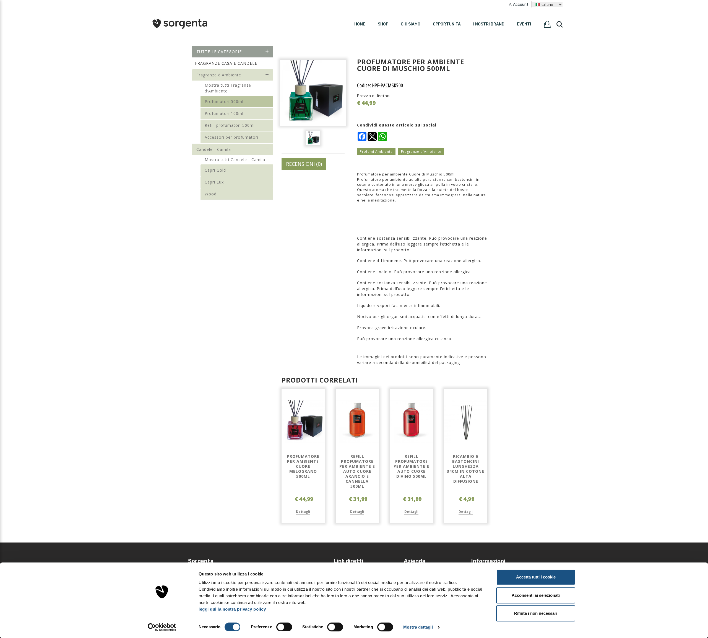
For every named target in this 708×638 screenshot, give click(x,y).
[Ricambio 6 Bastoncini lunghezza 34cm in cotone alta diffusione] (465, 421)
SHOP (383, 24)
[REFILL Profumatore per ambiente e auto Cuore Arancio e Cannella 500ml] (357, 421)
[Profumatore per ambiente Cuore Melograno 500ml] (303, 421)
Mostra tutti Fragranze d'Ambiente (228, 88)
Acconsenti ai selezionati (536, 595)
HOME (359, 24)
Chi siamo (410, 24)
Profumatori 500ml (224, 101)
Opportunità (447, 24)
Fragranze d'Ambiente (218, 75)
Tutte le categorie (219, 51)
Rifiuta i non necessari (535, 613)
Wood (211, 194)
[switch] (284, 626)
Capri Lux (214, 182)
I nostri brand (488, 24)
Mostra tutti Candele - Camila (235, 159)
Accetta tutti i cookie (536, 577)
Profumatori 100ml (224, 113)
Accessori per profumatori (231, 137)
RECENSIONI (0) (304, 164)
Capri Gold (215, 170)
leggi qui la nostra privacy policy (232, 609)
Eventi (524, 24)
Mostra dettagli (418, 627)
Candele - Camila (213, 149)
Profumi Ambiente (376, 151)
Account (521, 4)
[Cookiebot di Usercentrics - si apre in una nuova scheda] (162, 627)
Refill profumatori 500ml (230, 125)
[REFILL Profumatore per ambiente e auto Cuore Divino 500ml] (411, 421)
